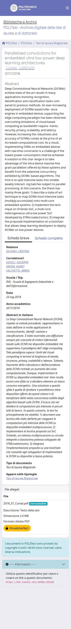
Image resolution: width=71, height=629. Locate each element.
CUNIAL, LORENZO (20, 68)
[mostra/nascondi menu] (67, 8)
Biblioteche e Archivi (20, 22)
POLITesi (11, 43)
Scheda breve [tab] (18, 238)
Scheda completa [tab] (49, 238)
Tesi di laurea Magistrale (52, 43)
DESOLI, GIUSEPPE (17, 262)
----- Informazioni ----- (22, 564)
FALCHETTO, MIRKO (18, 271)
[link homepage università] (21, 8)
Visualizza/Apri (18, 528)
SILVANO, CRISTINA (17, 251)
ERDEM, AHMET (15, 266)
